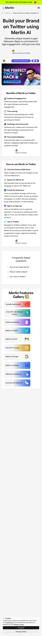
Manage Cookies (21, 631)
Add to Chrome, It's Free (21, 53)
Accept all (21, 628)
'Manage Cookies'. (18, 624)
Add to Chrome (21, 153)
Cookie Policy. (9, 622)
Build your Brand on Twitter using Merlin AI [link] (25, 13)
